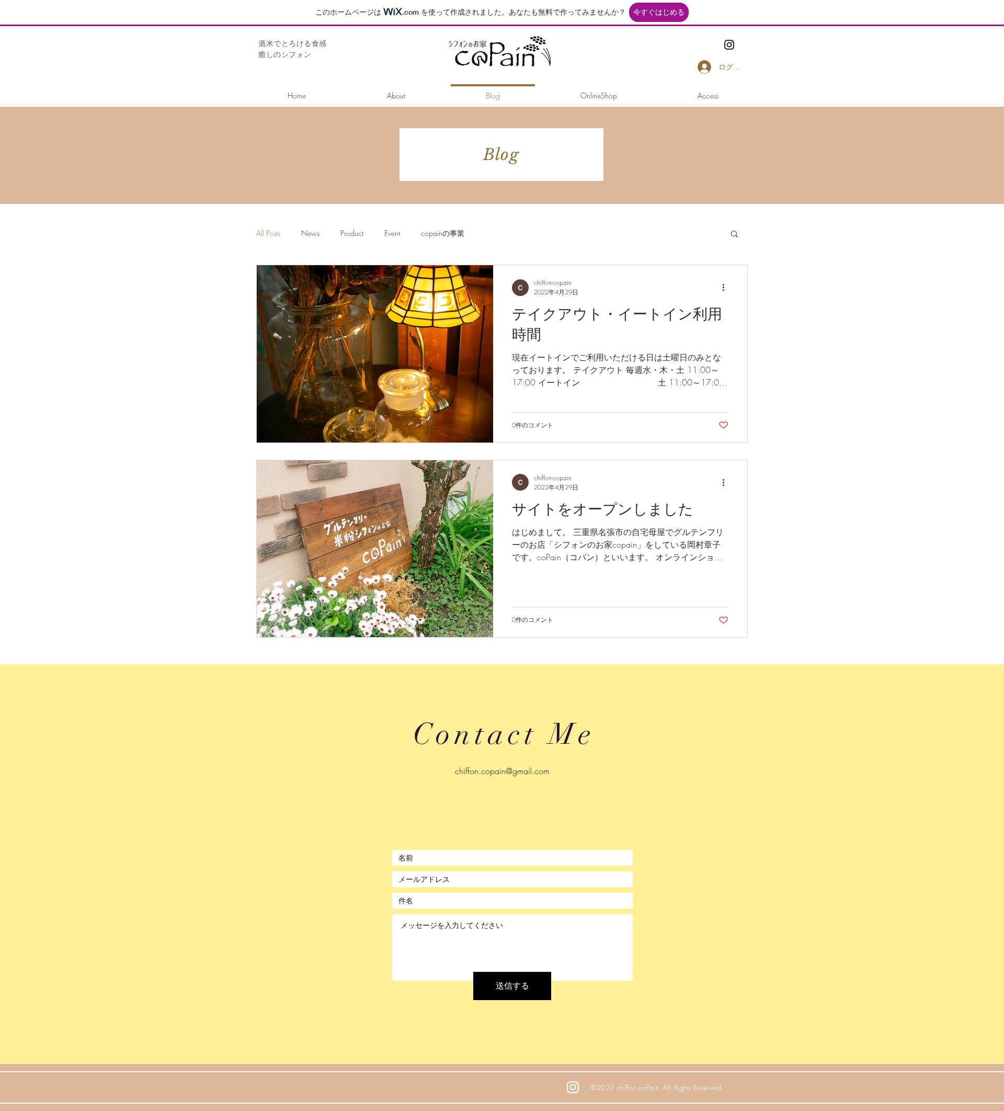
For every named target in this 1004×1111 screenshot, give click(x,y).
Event (392, 233)
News (310, 233)
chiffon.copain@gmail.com (502, 771)
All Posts (268, 233)
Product (351, 233)
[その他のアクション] (727, 287)
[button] (734, 234)
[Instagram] (729, 44)
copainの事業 (442, 233)
